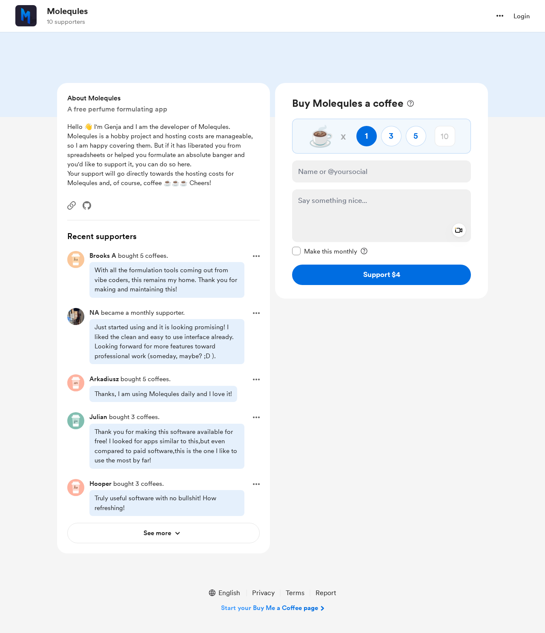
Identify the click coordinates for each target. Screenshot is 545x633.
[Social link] (71, 205)
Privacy (263, 593)
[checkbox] (324, 251)
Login (521, 16)
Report (326, 593)
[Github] (87, 205)
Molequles (67, 11)
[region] (381, 191)
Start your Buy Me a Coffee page (269, 608)
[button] (500, 16)
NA (94, 312)
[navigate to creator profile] (26, 15)
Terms (295, 593)
